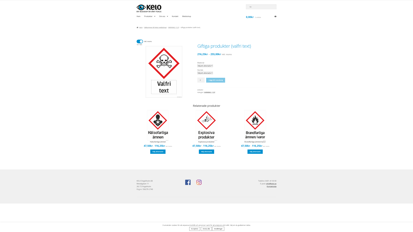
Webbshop (186, 16)
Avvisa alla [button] (206, 229)
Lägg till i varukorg (216, 80)
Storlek (200, 70)
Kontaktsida (271, 186)
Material (200, 63)
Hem (138, 16)
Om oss (162, 16)
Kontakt (175, 16)
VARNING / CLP (173, 27)
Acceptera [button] (194, 229)
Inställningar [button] (218, 229)
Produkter (148, 16)
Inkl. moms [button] (148, 41)
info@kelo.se (271, 183)
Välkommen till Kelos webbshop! (155, 27)
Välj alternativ (157, 152)
